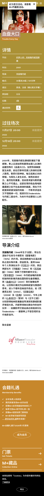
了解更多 (6, 482)
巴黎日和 (28, 292)
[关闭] (34, 4)
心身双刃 (11, 298)
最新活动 (18, 7)
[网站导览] (40, 3)
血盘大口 (11, 282)
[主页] (4, 3)
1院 (17, 101)
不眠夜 (16, 269)
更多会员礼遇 (11, 419)
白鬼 (18, 295)
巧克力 (25, 265)
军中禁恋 (8, 275)
